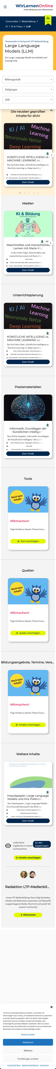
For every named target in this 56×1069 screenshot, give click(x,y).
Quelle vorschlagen (29, 633)
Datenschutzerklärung (30, 1065)
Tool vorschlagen (30, 541)
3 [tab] (29, 193)
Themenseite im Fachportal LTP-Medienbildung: (27, 41)
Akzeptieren (28, 1042)
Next (51, 155)
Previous (3, 155)
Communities (12, 21)
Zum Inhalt (28, 182)
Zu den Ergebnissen (42, 844)
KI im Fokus (16, 26)
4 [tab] (33, 193)
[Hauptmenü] (5, 7)
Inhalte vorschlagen (29, 724)
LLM (28, 26)
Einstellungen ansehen (28, 1058)
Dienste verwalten (28, 1034)
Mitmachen (29, 914)
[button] (51, 1007)
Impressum (44, 1065)
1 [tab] (20, 193)
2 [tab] (24, 193)
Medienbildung (29, 21)
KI (7, 26)
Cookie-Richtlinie (13, 1065)
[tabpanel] (28, 155)
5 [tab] (38, 193)
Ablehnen (28, 1050)
